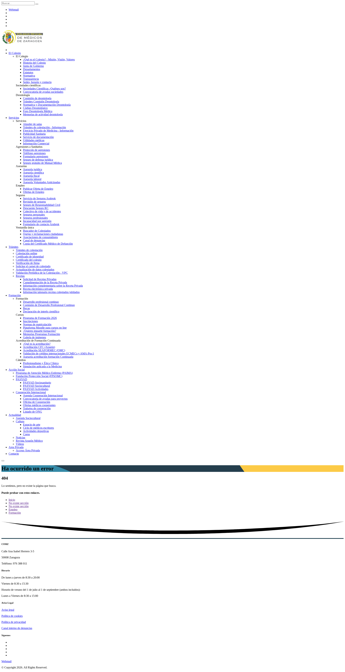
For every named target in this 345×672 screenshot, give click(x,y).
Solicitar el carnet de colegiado (33, 266)
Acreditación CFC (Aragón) (39, 347)
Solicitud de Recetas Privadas (39, 279)
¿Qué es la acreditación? (36, 343)
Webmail (14, 9)
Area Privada (16, 447)
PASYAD (21, 379)
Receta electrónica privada (38, 288)
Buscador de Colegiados (37, 230)
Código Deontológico (35, 107)
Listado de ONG (32, 411)
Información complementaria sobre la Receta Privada (53, 285)
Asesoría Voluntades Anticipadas (41, 182)
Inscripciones (30, 321)
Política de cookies (12, 615)
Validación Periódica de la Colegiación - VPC (42, 272)
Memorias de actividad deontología (43, 114)
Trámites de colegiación (29, 250)
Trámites (13, 246)
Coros (26, 434)
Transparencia (31, 78)
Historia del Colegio (34, 62)
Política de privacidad (13, 622)
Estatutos (28, 72)
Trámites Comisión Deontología (41, 101)
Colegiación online (26, 253)
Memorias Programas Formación (41, 334)
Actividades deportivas (36, 431)
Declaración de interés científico (41, 311)
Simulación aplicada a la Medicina (42, 366)
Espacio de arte (31, 424)
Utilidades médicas (33, 140)
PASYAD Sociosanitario (37, 382)
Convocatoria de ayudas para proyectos (45, 398)
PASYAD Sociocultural (36, 385)
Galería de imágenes (34, 337)
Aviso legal (7, 609)
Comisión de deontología (37, 98)
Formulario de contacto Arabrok (41, 224)
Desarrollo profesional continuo (41, 301)
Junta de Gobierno (33, 65)
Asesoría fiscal (31, 175)
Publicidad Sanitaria (34, 133)
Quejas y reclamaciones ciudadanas (43, 233)
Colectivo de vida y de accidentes (42, 211)
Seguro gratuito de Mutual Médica (42, 162)
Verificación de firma (28, 263)
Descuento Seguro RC (36, 208)
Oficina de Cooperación (36, 401)
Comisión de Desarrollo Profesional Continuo (49, 305)
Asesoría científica (33, 172)
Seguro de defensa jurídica (38, 159)
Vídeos (20, 443)
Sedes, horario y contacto (37, 82)
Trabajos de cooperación (37, 408)
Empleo (13, 509)
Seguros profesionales (35, 217)
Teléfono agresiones (34, 153)
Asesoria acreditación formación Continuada (48, 356)
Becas (26, 308)
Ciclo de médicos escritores (38, 427)
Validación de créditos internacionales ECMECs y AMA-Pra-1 (58, 353)
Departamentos (31, 69)
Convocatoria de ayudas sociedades (43, 91)
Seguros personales (34, 214)
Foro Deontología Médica (37, 111)
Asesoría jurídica (32, 169)
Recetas (20, 275)
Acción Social (17, 369)
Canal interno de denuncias (16, 628)
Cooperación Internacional (31, 392)
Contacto (14, 453)
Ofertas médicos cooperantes (39, 405)
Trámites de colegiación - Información (44, 127)
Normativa (29, 75)
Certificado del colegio (29, 259)
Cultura (20, 421)
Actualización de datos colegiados (35, 269)
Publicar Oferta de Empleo (38, 188)
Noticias (20, 437)
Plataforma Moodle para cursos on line (45, 327)
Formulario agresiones (35, 156)
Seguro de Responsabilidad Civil (41, 204)
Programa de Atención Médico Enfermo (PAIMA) (44, 372)
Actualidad (15, 414)
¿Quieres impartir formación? (39, 330)
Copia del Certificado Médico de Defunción (48, 243)
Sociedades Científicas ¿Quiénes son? (44, 88)
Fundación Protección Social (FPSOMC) (39, 376)
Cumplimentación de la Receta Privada (45, 282)
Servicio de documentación (38, 137)
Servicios (14, 117)
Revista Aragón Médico (29, 440)
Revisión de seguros (34, 201)
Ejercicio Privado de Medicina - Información (48, 130)
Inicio (12, 499)
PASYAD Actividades (35, 389)
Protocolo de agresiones (36, 149)
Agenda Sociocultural (28, 418)
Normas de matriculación (37, 324)
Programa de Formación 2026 (40, 317)
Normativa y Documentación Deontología (47, 104)
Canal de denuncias (34, 240)
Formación (15, 295)
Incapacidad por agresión (37, 221)
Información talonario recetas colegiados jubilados (51, 292)
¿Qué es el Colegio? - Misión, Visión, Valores (49, 59)
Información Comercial (36, 143)
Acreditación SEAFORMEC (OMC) (44, 350)
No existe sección (19, 503)
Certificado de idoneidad (30, 256)
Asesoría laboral (32, 179)
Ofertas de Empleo (33, 191)
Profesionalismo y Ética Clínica (41, 363)
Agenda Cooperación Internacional (43, 395)
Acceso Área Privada (28, 450)
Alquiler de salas (32, 124)
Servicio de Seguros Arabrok (39, 198)
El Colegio (15, 53)
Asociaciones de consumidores (40, 237)
